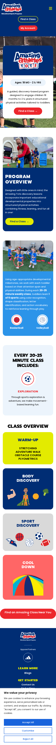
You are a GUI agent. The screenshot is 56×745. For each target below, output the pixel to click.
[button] (28, 19)
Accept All (28, 722)
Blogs (28, 673)
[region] (28, 716)
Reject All (28, 739)
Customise (28, 730)
